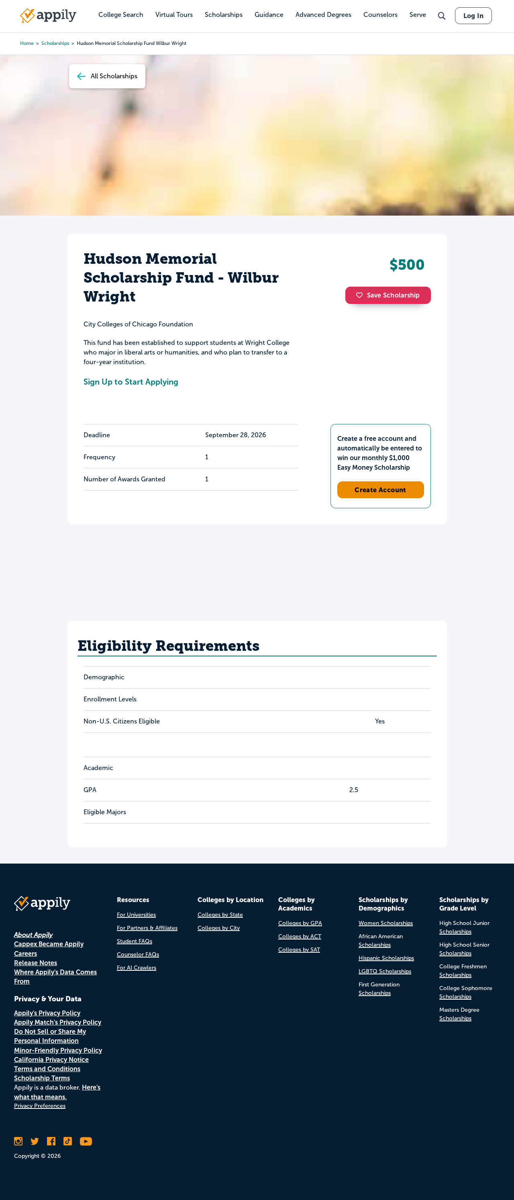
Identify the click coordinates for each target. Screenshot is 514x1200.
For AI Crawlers (136, 968)
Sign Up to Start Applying (131, 381)
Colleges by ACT (299, 936)
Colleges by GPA (300, 923)
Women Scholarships (386, 923)
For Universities (136, 915)
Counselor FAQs (138, 954)
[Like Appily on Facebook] (51, 1141)
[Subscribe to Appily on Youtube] (86, 1141)
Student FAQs (134, 941)
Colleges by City (219, 928)
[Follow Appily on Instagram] (18, 1141)
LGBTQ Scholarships (385, 971)
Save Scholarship (393, 295)
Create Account (380, 489)
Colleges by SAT (299, 950)
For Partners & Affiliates (147, 928)
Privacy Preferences (39, 1106)
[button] (361, 295)
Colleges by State (220, 915)
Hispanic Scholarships (386, 958)
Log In (473, 15)
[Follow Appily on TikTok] (67, 1141)
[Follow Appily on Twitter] (35, 1141)
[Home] (48, 15)
